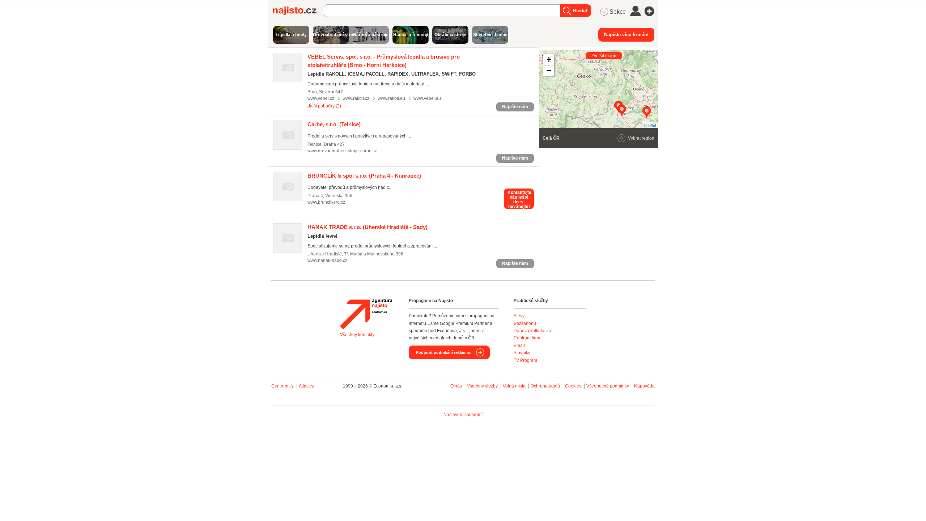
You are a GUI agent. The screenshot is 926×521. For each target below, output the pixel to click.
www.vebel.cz (320, 98)
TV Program (525, 360)
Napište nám (515, 106)
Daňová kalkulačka (532, 330)
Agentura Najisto (366, 314)
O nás (456, 386)
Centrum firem (527, 337)
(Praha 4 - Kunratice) (364, 176)
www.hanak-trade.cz (327, 260)
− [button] (549, 70)
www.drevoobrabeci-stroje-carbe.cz (342, 150)
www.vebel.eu (427, 98)
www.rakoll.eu (391, 98)
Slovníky (522, 352)
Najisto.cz (298, 10)
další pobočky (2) (324, 106)
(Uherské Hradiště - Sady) (367, 227)
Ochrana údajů (545, 386)
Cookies (573, 386)
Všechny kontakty (357, 334)
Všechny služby (483, 386)
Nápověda (644, 386)
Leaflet (650, 125)
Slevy (519, 315)
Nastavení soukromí (463, 414)
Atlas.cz (306, 386)
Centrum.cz (282, 386)
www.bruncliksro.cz (326, 202)
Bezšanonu (525, 323)
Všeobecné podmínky (607, 386)
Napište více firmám (626, 34)
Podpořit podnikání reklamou (444, 352)
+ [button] (549, 59)
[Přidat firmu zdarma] (651, 11)
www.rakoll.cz (356, 98)
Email (519, 345)
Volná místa (514, 386)
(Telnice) (334, 124)
